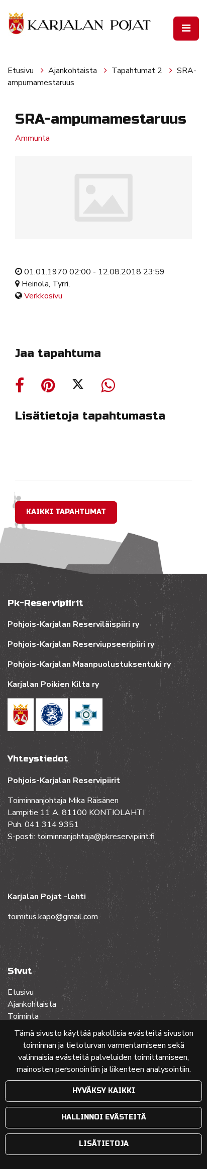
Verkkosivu (43, 295)
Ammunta (32, 138)
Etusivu (22, 70)
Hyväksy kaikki (103, 1090)
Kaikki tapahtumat (66, 512)
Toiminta (24, 1016)
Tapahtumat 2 (138, 70)
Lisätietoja (104, 1143)
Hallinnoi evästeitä (103, 1117)
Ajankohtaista (73, 70)
